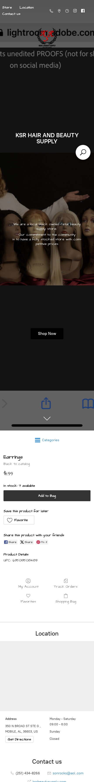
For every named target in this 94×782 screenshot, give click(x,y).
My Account (28, 586)
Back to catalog (16, 463)
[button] (18, 520)
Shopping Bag (65, 601)
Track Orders (65, 586)
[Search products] (83, 152)
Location (27, 7)
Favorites (28, 601)
